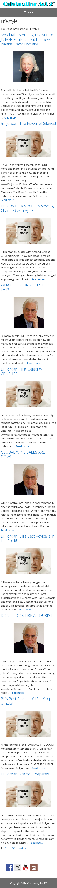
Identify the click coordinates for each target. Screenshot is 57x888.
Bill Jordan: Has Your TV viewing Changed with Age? (27, 208)
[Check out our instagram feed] (34, 867)
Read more (10, 117)
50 (14, 848)
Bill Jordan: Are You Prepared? (26, 774)
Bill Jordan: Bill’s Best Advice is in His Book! (27, 538)
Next (21, 848)
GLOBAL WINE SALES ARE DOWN (23, 454)
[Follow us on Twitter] (17, 867)
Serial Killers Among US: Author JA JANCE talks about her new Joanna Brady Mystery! (27, 39)
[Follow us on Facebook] (9, 867)
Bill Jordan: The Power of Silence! (28, 123)
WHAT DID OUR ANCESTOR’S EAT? (26, 287)
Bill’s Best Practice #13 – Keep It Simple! (28, 701)
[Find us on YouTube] (25, 867)
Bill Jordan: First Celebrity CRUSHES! (21, 371)
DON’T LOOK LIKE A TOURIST (26, 615)
